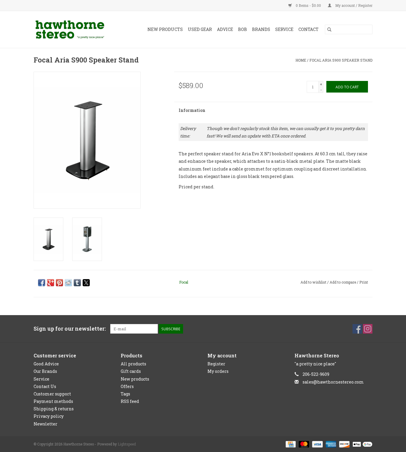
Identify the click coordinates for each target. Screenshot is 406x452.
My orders (218, 371)
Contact (308, 29)
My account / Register (353, 5)
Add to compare (343, 282)
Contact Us (45, 386)
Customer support (52, 394)
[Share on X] (86, 282)
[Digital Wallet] (361, 443)
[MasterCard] (303, 443)
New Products (165, 29)
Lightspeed (127, 444)
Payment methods (53, 401)
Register (216, 364)
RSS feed (130, 401)
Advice (225, 29)
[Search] (329, 29)
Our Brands (45, 371)
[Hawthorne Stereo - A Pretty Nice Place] (75, 29)
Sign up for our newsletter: (70, 329)
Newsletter (45, 424)
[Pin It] (59, 282)
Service (284, 29)
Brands (261, 29)
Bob (242, 29)
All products (133, 364)
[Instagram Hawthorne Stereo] (367, 329)
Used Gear (200, 29)
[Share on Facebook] (41, 282)
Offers (127, 386)
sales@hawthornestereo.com (333, 382)
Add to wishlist (313, 282)
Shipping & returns (54, 409)
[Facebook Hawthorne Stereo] (357, 329)
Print (363, 282)
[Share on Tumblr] (77, 282)
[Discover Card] (343, 443)
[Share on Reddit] (68, 282)
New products (135, 379)
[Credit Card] (290, 443)
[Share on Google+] (50, 282)
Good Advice (46, 364)
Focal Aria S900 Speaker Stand (340, 60)
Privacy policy (49, 416)
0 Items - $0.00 (308, 5)
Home (300, 60)
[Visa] (316, 443)
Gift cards (131, 371)
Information (192, 110)
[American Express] (330, 443)
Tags (125, 394)
